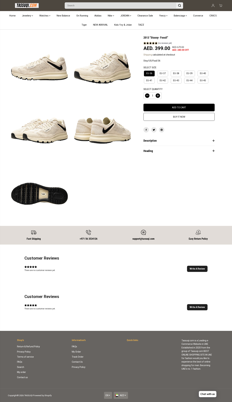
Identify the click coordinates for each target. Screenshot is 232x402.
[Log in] (213, 5)
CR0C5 (213, 15)
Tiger (84, 24)
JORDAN (125, 15)
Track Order (77, 357)
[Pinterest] (161, 129)
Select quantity (153, 89)
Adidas (97, 15)
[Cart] (220, 5)
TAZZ (141, 24)
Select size (149, 67)
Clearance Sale (145, 15)
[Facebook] (146, 129)
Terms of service (25, 357)
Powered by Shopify (42, 395)
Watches (44, 15)
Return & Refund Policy (28, 346)
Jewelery (27, 15)
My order (21, 372)
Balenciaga (180, 15)
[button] (157, 44)
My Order (76, 351)
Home (12, 15)
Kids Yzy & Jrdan (123, 24)
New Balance (63, 15)
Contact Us (77, 362)
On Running (82, 15)
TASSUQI (28, 395)
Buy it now (179, 117)
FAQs (19, 362)
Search (20, 367)
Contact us (22, 377)
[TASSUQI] (27, 5)
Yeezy (162, 15)
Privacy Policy (24, 351)
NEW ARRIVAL (100, 24)
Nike (110, 15)
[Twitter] (154, 129)
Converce (198, 15)
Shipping (147, 54)
